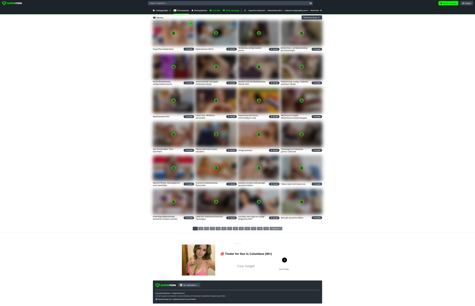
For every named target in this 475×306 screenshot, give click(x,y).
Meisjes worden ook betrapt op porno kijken (251, 184)
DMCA (223, 296)
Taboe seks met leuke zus (293, 184)
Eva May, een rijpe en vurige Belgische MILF (251, 217)
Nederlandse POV (161, 116)
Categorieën (162, 10)
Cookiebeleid (205, 296)
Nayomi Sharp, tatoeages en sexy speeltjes (166, 184)
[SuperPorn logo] (12, 3)
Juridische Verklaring (183, 296)
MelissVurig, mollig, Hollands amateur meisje (294, 83)
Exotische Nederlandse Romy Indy (207, 184)
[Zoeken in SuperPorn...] (311, 3)
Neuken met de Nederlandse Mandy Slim (251, 83)
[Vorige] (245, 10)
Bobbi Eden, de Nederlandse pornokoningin (294, 49)
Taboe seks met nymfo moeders (206, 150)
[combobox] (230, 3)
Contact (158, 296)
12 (260, 228)
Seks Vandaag (232, 10)
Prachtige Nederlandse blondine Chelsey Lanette (165, 217)
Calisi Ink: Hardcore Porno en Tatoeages (209, 217)
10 (247, 228)
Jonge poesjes (245, 150)
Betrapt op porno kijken (292, 218)
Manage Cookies (215, 296)
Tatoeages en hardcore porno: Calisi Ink (292, 150)
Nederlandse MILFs (275, 10)
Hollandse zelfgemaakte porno (296, 10)
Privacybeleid (195, 296)
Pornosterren (200, 10)
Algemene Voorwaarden (168, 296)
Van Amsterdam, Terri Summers (163, 150)
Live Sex (216, 10)
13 (266, 228)
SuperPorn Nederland (257, 10)
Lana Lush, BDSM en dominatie (205, 116)
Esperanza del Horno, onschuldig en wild (248, 116)
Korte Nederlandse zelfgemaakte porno (162, 83)
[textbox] (228, 3)
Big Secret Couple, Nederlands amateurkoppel (294, 116)
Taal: (189, 285)
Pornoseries (183, 10)
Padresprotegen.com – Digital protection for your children (177, 299)
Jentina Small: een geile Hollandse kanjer (207, 83)
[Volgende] (321, 10)
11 (253, 228)
